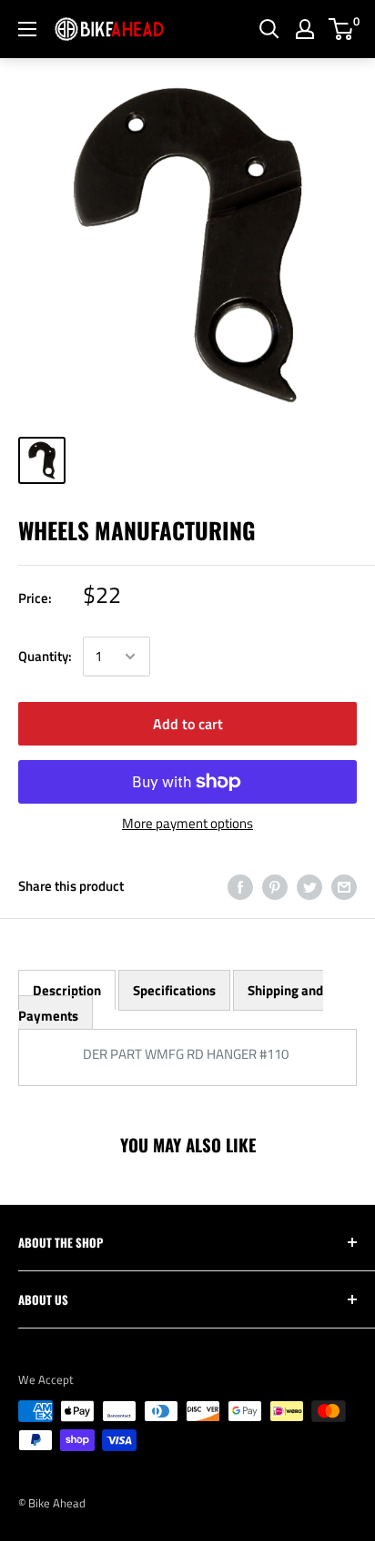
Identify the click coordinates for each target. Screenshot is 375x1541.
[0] (341, 29)
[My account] (305, 29)
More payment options (187, 823)
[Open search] (269, 29)
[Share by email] (344, 886)
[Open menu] (27, 29)
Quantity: (45, 656)
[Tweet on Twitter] (309, 886)
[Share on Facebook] (240, 886)
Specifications (174, 990)
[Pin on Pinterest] (275, 886)
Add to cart (188, 724)
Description (67, 990)
